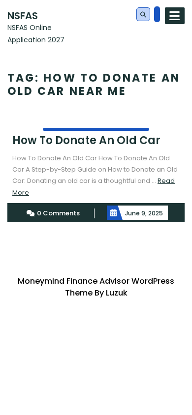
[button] (143, 15)
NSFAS (22, 16)
